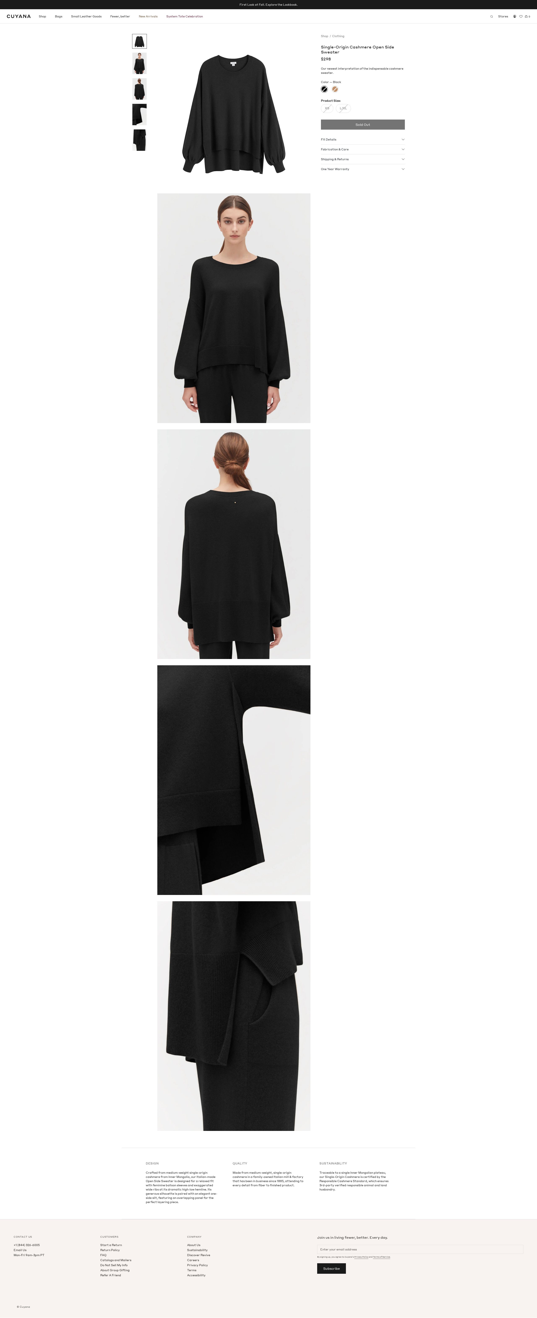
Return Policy (110, 1250)
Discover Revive (198, 1255)
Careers (193, 1260)
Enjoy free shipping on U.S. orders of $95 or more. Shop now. (268, 4)
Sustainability (197, 1250)
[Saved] (521, 16)
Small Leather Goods (86, 16)
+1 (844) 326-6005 (27, 1245)
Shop (42, 16)
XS (327, 108)
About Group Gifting (115, 1270)
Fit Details (328, 139)
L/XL (343, 108)
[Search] (491, 16)
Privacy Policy (197, 1265)
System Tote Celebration (184, 16)
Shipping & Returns (335, 159)
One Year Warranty (335, 169)
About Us (193, 1245)
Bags (58, 16)
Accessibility (196, 1275)
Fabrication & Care (335, 149)
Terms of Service (381, 1257)
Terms (191, 1270)
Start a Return (111, 1245)
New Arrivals (148, 16)
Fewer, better (120, 16)
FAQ (103, 1255)
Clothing (338, 36)
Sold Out (363, 125)
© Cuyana (23, 1306)
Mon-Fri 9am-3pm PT (29, 1255)
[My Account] (514, 16)
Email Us (20, 1250)
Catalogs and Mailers (115, 1260)
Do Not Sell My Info (114, 1265)
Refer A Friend (110, 1275)
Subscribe (331, 1268)
